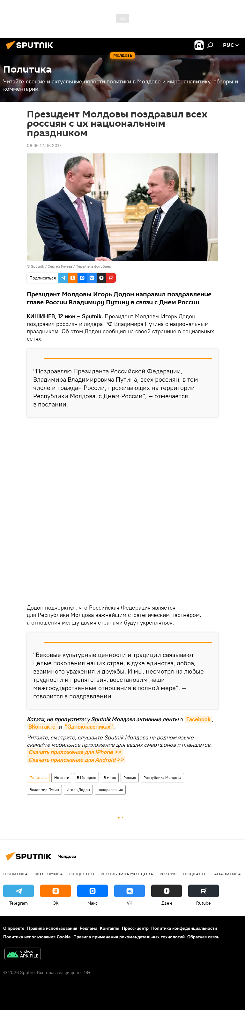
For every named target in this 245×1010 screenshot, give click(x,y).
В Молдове (86, 777)
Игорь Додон (78, 789)
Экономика (48, 874)
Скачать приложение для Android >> (76, 759)
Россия (129, 777)
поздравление (110, 789)
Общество (81, 874)
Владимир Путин (44, 789)
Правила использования (52, 928)
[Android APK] (22, 955)
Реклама (88, 928)
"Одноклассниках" (89, 726)
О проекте (14, 928)
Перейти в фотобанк (93, 266)
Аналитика (227, 874)
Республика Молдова (162, 777)
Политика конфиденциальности (184, 928)
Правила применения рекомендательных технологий (129, 937)
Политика (38, 777)
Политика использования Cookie (37, 937)
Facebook (198, 719)
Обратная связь (203, 937)
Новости (61, 777)
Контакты (109, 928)
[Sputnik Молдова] (31, 50)
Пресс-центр (135, 928)
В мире (110, 777)
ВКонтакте (42, 726)
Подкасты (195, 874)
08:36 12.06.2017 (44, 145)
